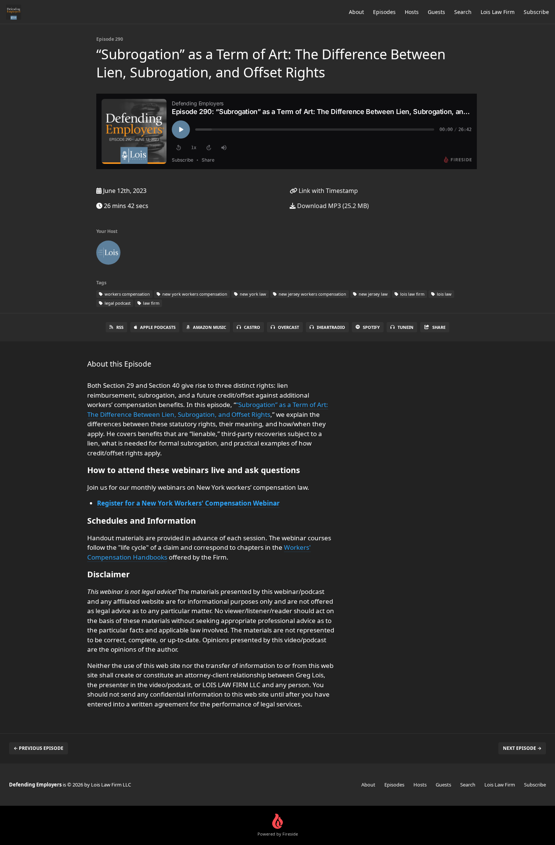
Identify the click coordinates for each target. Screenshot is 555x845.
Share (439, 327)
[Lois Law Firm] (108, 254)
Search (463, 11)
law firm (150, 303)
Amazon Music (209, 327)
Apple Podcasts (158, 327)
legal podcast (117, 303)
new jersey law (373, 294)
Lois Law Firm (498, 11)
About (356, 11)
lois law (444, 294)
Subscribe (536, 11)
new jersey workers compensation (312, 294)
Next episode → (522, 748)
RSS (119, 327)
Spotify (371, 327)
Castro (252, 327)
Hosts (412, 11)
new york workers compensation (194, 294)
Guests (436, 11)
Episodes (384, 11)
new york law (252, 294)
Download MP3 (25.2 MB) (332, 206)
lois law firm (411, 294)
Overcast (288, 327)
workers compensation (126, 294)
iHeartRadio (331, 327)
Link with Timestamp (327, 191)
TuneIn (405, 327)
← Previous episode (38, 748)
